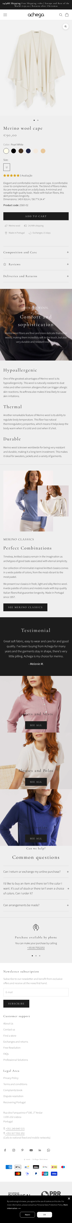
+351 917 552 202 (15, 1133)
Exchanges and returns (15, 1042)
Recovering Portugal (14, 1102)
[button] (11, 175)
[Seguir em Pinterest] (22, 1150)
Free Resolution (12, 1048)
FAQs (6, 1054)
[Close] (69, 1198)
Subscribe (16, 1003)
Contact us (9, 1029)
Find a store (9, 1036)
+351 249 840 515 (15, 1129)
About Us (8, 1023)
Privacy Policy (10, 1078)
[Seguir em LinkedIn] (40, 1150)
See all (36, 725)
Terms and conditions (15, 1084)
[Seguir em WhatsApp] (48, 1150)
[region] (36, 937)
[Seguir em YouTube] (31, 1150)
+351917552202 (36, 948)
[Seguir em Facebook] (5, 1150)
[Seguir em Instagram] (13, 1150)
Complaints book (12, 1090)
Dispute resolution (13, 1096)
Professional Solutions (15, 1060)
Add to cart (36, 216)
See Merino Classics (25, 607)
